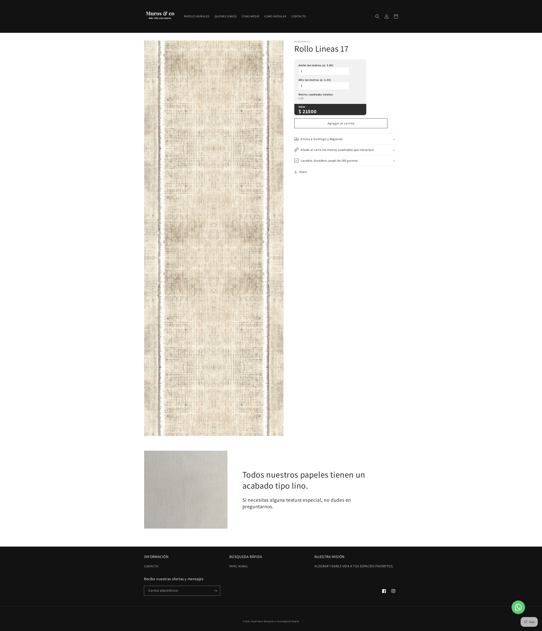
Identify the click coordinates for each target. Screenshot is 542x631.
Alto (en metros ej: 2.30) (315, 80)
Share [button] (303, 172)
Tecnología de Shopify (288, 621)
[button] (377, 16)
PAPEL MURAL (238, 566)
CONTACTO (151, 566)
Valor (302, 107)
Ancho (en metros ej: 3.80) (316, 65)
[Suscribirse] (215, 591)
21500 (310, 111)
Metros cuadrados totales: (316, 94)
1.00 (301, 98)
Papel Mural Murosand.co (264, 621)
